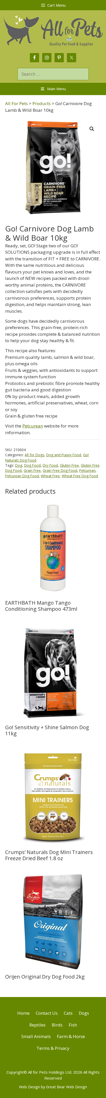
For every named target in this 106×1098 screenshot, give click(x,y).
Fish (73, 1025)
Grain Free (32, 470)
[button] (91, 129)
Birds (57, 1025)
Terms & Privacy (53, 1048)
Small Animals (36, 1036)
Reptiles (37, 1025)
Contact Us (47, 1013)
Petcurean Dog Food (22, 475)
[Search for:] (53, 74)
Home (23, 1013)
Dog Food (32, 465)
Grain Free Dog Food (60, 470)
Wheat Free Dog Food (80, 475)
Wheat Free (50, 475)
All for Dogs (34, 454)
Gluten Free (69, 465)
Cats (68, 1013)
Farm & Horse (71, 1036)
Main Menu (56, 88)
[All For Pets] (53, 30)
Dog (18, 465)
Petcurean (32, 426)
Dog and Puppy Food (63, 454)
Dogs (84, 1013)
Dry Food (50, 465)
